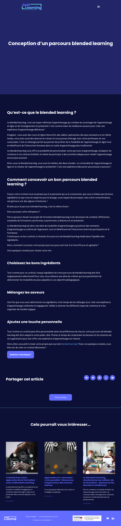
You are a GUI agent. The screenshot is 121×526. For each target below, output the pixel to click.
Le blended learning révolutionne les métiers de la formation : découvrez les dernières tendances (98, 481)
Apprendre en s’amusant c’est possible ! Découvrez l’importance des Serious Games (59, 481)
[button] (98, 7)
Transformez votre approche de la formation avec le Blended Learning (20, 480)
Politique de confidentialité (41, 520)
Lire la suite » (10, 501)
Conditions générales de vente (48, 516)
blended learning (69, 344)
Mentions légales (31, 516)
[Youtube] (107, 518)
